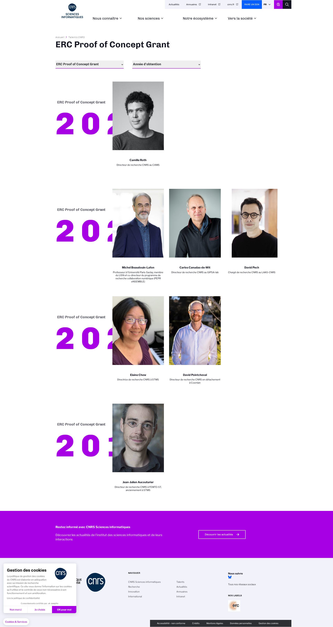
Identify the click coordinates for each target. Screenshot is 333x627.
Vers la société (240, 18)
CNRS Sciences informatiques (144, 581)
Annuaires (191, 4)
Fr (265, 4)
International (135, 596)
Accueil (60, 37)
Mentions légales (214, 623)
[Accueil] (72, 11)
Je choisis (40, 609)
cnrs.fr (230, 4)
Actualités (174, 4)
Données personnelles (241, 623)
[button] (16, 621)
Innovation (134, 591)
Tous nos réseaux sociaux (242, 584)
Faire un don (251, 4)
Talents (180, 581)
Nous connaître (105, 18)
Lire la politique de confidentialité (23, 598)
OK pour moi (64, 609)
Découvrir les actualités (219, 534)
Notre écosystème (198, 18)
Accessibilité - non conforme (171, 623)
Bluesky (229, 577)
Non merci (16, 609)
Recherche (134, 586)
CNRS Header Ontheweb (278, 4)
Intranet (212, 4)
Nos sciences (149, 18)
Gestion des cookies (268, 623)
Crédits (195, 623)
